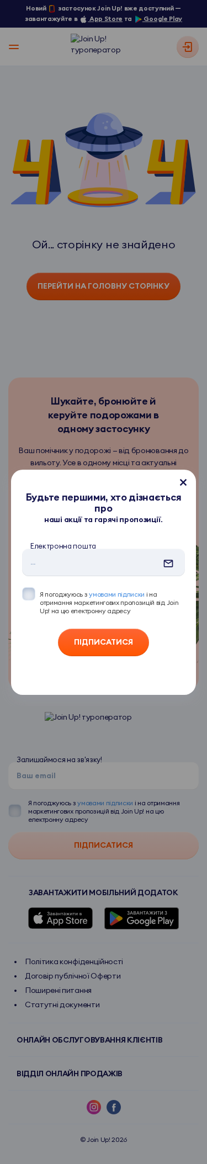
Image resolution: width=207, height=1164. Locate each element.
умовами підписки (117, 594)
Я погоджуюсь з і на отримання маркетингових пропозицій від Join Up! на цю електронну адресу (109, 602)
